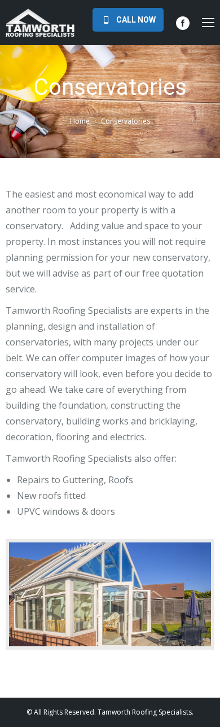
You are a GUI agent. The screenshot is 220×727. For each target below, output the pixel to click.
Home (80, 121)
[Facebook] (183, 23)
